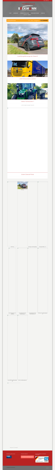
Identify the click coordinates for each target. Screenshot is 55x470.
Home (29, 20)
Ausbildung (32, 20)
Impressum (47, 467)
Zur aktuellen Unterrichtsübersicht (27, 456)
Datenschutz (47, 468)
